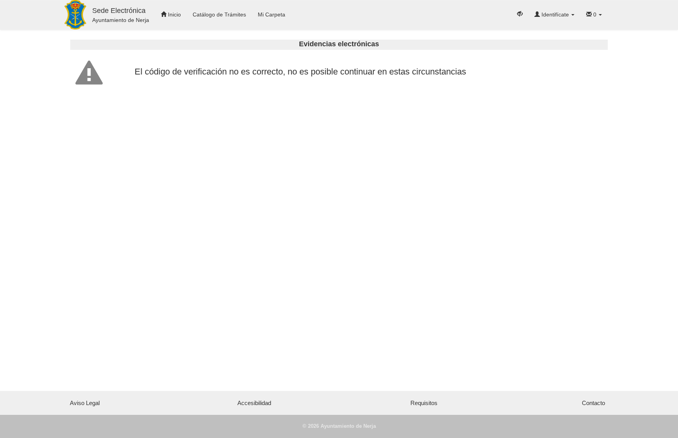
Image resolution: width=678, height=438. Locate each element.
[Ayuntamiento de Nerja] (75, 14)
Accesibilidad (254, 403)
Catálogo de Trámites (219, 14)
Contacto (593, 403)
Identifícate (555, 14)
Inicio (173, 14)
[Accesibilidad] (520, 13)
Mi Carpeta (271, 14)
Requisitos (423, 403)
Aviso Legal (85, 403)
